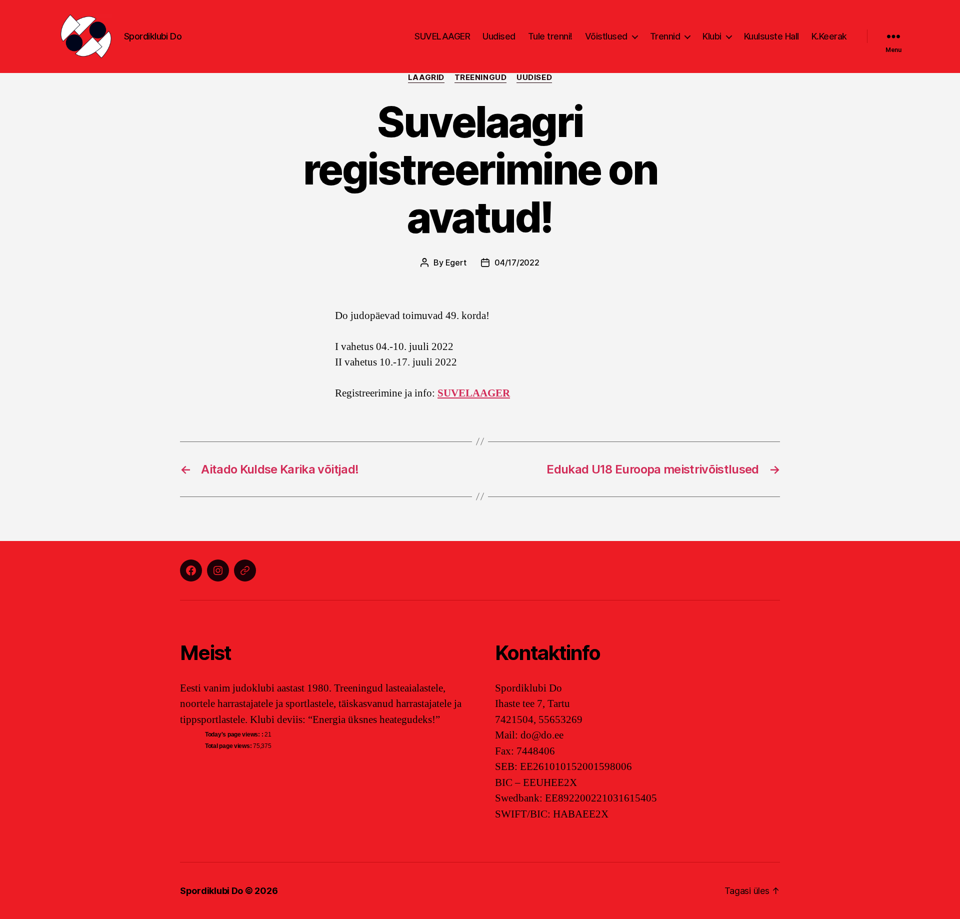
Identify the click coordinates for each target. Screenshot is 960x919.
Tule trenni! (550, 36)
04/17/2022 (516, 263)
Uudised (499, 36)
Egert (456, 263)
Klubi (712, 36)
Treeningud (480, 77)
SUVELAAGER (442, 36)
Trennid (665, 36)
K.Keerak (829, 36)
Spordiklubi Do (211, 891)
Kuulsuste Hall (771, 36)
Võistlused (606, 36)
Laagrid (426, 77)
